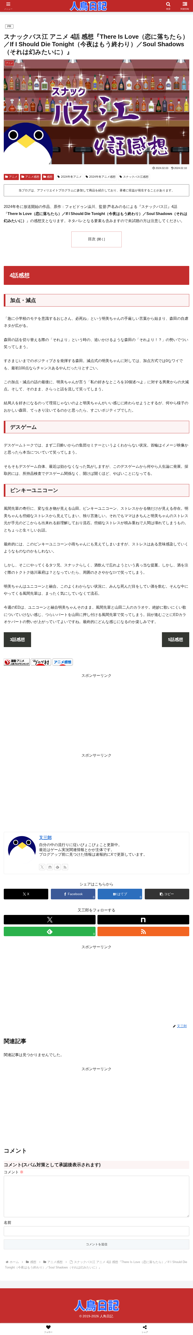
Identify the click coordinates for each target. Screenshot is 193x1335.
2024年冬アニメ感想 (102, 176)
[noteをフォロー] (50, 867)
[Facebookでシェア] (32, 1232)
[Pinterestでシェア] (75, 1245)
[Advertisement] (96, 712)
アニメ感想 (32, 176)
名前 (7, 1223)
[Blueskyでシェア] (118, 1219)
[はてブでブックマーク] (161, 1232)
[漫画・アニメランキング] (17, 662)
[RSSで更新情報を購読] (65, 867)
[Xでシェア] (32, 1219)
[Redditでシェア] (118, 1232)
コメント (14, 1172)
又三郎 (45, 837)
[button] (167, 894)
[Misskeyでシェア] (161, 1219)
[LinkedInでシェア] (118, 1245)
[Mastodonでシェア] (75, 1219)
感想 (49, 176)
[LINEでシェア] (32, 1245)
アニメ (13, 176)
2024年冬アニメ (71, 176)
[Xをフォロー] (42, 867)
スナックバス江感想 (136, 176)
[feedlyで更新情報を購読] (57, 867)
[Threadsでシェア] (75, 1232)
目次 (92, 239)
